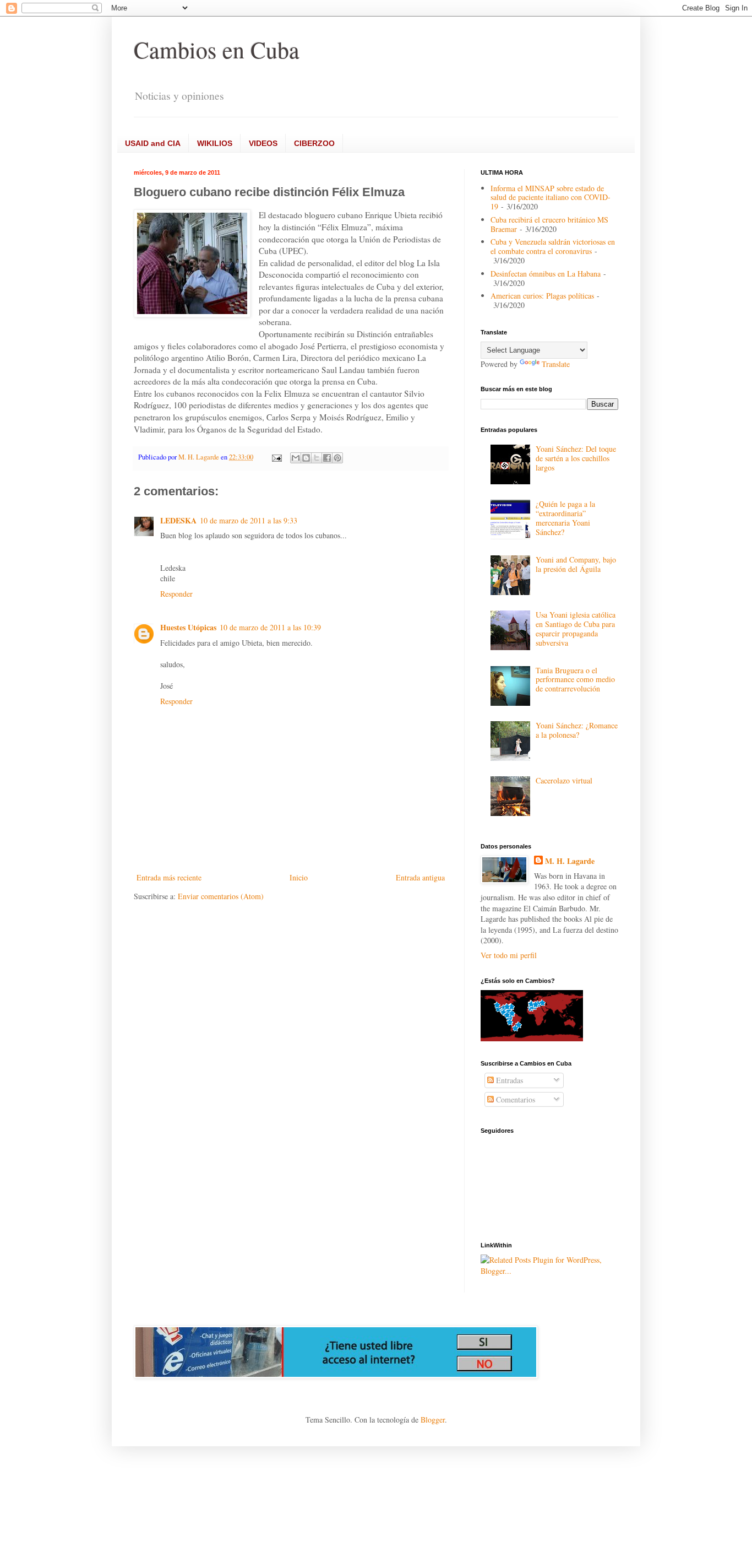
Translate (556, 364)
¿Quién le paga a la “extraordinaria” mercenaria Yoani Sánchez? (565, 518)
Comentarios (514, 1099)
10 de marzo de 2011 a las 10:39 (270, 627)
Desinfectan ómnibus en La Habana (546, 273)
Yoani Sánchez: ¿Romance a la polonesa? (577, 730)
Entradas (508, 1080)
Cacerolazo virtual (564, 780)
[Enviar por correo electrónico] (295, 457)
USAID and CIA (153, 143)
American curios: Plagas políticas (542, 295)
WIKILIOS (214, 143)
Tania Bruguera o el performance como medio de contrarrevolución (575, 679)
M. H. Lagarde (570, 861)
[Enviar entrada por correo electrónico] (276, 457)
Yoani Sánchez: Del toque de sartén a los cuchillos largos (576, 458)
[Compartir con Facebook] (327, 457)
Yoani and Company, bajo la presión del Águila (576, 564)
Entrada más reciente (169, 877)
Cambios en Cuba (216, 49)
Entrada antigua (420, 877)
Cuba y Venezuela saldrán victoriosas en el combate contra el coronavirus (553, 246)
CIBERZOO (314, 143)
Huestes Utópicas (188, 627)
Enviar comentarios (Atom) (221, 896)
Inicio (299, 877)
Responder (176, 593)
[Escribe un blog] (306, 457)
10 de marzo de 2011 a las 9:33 (248, 520)
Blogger (433, 1419)
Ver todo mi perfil (509, 955)
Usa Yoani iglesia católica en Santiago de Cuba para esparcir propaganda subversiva (575, 628)
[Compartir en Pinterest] (337, 457)
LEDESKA (178, 520)
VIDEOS (263, 143)
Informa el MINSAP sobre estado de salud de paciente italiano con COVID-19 (551, 197)
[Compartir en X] (316, 457)
